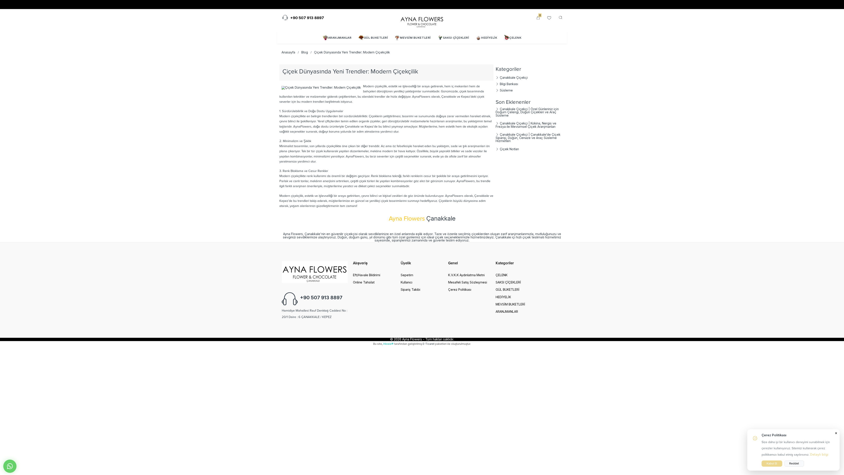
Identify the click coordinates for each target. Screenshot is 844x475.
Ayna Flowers (412, 339)
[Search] (560, 18)
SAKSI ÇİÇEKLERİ (456, 37)
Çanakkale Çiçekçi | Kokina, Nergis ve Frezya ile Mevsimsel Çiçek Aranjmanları (526, 124)
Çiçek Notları (509, 149)
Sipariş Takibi (319, 4)
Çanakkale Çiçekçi (513, 77)
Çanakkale (440, 218)
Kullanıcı (406, 282)
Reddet (794, 463)
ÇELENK (515, 37)
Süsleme (506, 90)
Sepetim (407, 275)
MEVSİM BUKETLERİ (415, 37)
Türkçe (518, 4)
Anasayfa (288, 52)
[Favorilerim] (549, 18)
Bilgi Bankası (508, 84)
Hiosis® (388, 343)
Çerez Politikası (459, 289)
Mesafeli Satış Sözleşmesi (467, 282)
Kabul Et (772, 463)
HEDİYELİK (489, 37)
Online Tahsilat (348, 4)
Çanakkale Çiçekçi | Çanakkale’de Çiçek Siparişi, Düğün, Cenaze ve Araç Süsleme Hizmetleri (528, 138)
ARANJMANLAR (340, 37)
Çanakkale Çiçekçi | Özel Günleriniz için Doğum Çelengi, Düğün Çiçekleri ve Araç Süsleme (527, 112)
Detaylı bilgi (819, 454)
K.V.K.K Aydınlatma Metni (466, 275)
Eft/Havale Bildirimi (366, 275)
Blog (304, 52)
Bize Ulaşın (293, 4)
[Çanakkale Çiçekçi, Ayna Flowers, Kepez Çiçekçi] (422, 20)
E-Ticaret (429, 343)
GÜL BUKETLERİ (376, 37)
